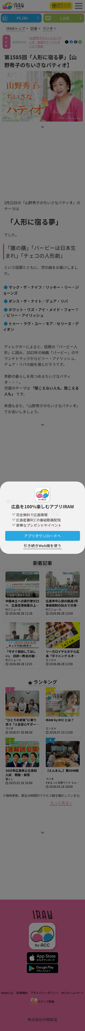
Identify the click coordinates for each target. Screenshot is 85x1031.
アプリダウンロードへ (42, 535)
